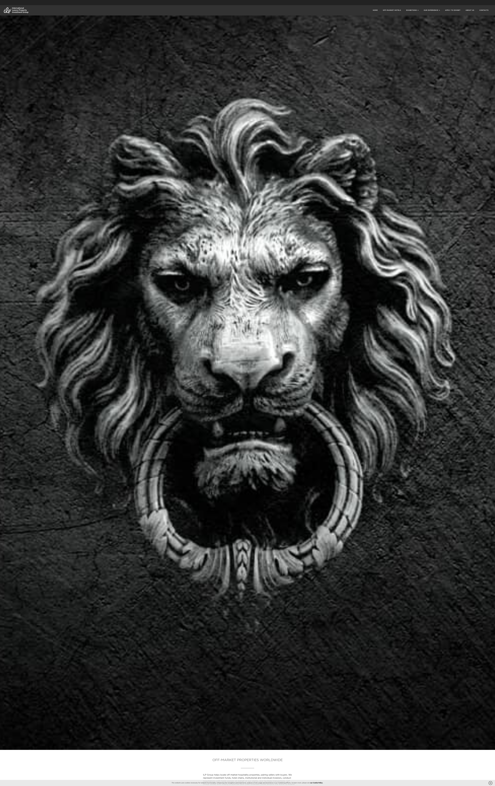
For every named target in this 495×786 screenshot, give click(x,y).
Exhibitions (411, 10)
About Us (470, 10)
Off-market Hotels (392, 10)
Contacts (484, 10)
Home (375, 10)
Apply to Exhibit (452, 10)
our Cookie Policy (316, 783)
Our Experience (431, 10)
